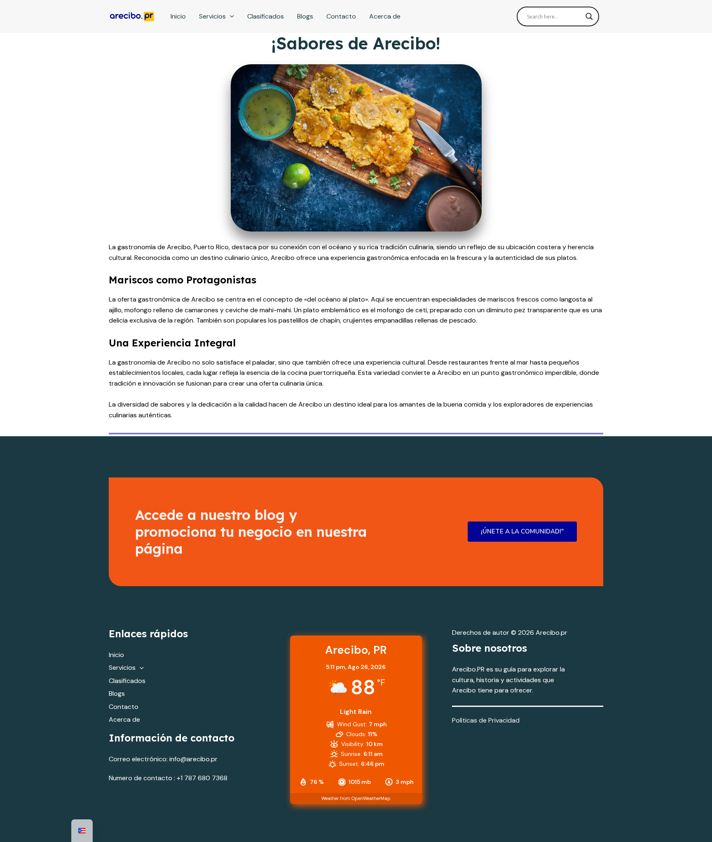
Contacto (341, 16)
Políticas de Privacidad (486, 720)
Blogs (305, 16)
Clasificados (265, 16)
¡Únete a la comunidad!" (522, 531)
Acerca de (384, 16)
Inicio (178, 16)
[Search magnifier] (589, 16)
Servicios (212, 16)
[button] (230, 16)
